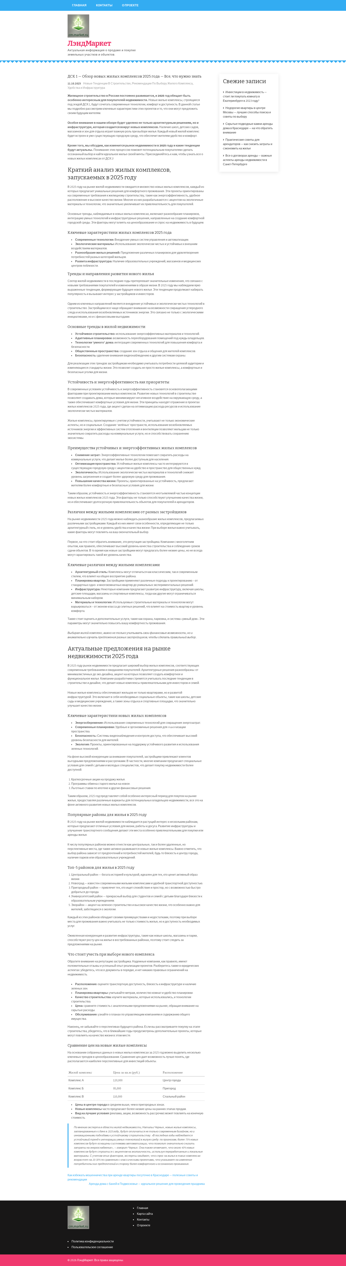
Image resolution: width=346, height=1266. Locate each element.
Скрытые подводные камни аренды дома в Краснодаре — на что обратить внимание (248, 128)
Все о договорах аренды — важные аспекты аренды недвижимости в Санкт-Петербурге (247, 160)
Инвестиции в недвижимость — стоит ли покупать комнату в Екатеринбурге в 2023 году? (245, 96)
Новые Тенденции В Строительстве (107, 83)
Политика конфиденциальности (93, 1241)
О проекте (130, 5)
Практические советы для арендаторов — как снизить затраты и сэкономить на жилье (247, 144)
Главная (79, 5)
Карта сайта (145, 1214)
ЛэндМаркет (89, 43)
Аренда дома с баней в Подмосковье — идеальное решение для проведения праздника (147, 1184)
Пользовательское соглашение (92, 1247)
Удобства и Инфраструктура (86, 88)
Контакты (104, 5)
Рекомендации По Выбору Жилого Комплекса (162, 83)
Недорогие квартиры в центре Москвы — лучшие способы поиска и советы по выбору (247, 112)
